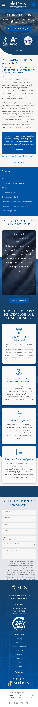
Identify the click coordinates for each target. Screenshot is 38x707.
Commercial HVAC (19, 650)
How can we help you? (11, 550)
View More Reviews (19, 300)
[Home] (18, 4)
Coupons (19, 658)
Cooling (19, 639)
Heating (19, 643)
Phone (5, 524)
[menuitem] (19, 179)
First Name (7, 511)
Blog (19, 662)
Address (5, 537)
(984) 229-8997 (14, 136)
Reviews (19, 654)
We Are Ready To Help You (19, 29)
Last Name (7, 518)
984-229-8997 (19, 598)
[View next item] (21, 50)
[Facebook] (19, 676)
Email (5, 531)
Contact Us (19, 666)
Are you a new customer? (12, 544)
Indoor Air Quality (19, 647)
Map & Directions (19, 614)
